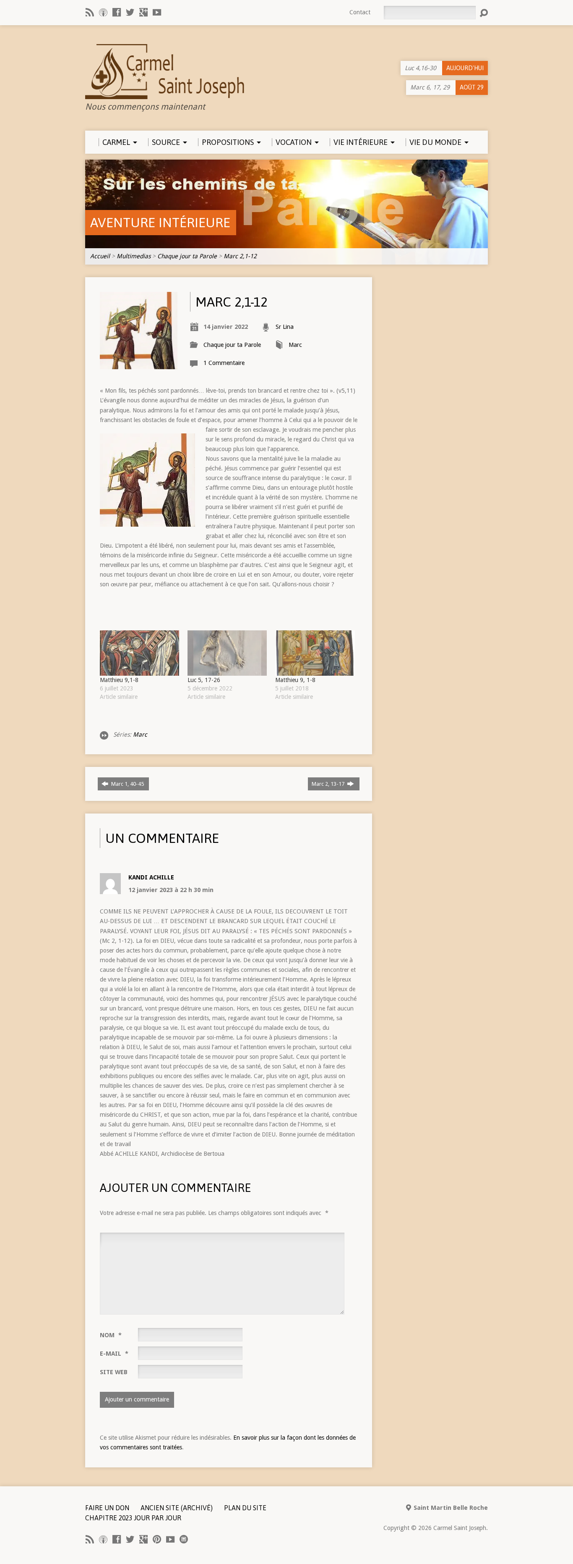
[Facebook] (116, 12)
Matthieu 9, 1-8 (295, 680)
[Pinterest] (157, 1539)
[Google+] (143, 12)
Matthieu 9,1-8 (119, 680)
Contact (359, 12)
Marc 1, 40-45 (127, 784)
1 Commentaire (224, 363)
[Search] (483, 13)
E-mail (114, 1353)
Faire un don (107, 1508)
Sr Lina (285, 326)
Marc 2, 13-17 (329, 784)
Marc (295, 344)
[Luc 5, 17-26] (227, 653)
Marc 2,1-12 (240, 256)
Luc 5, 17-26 (204, 680)
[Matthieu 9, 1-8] (314, 653)
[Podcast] (103, 12)
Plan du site (245, 1508)
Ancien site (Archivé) (177, 1508)
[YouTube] (157, 12)
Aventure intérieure (160, 222)
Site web (114, 1372)
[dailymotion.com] (184, 1539)
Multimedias (134, 256)
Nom (111, 1335)
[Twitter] (130, 12)
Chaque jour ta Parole (187, 256)
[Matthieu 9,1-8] (139, 653)
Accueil (100, 256)
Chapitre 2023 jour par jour (133, 1518)
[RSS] (90, 12)
